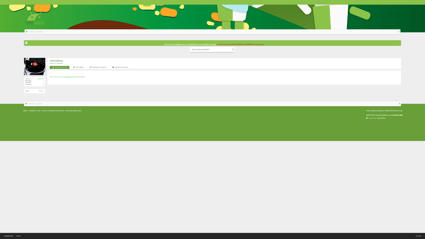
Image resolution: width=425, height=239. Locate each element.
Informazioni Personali (121, 67)
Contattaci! (32, 111)
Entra (419, 236)
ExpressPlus (381, 118)
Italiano (25, 111)
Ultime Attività (79, 67)
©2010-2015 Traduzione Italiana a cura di (384, 115)
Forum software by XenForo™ (384, 111)
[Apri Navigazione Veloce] (399, 31)
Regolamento (8, 236)
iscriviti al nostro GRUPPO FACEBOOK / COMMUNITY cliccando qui (240, 44)
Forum (18, 236)
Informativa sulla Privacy (73, 111)
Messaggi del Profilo (61, 67)
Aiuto (39, 111)
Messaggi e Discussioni (99, 67)
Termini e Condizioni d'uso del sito (53, 111)
